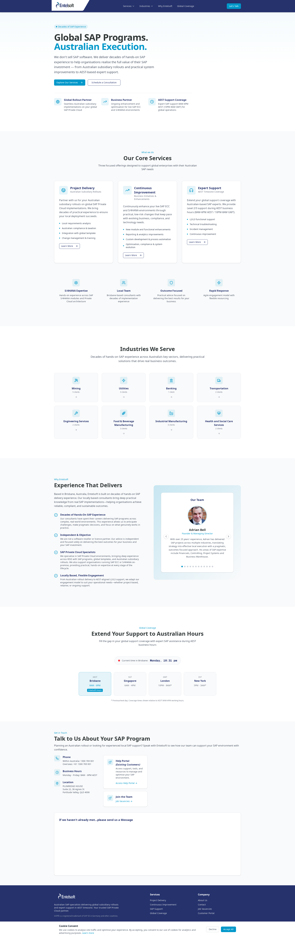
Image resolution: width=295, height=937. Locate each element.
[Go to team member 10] (207, 566)
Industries (145, 6)
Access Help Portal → (126, 783)
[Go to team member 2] (185, 566)
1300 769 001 (87, 761)
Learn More (67, 246)
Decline (212, 929)
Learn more (88, 932)
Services (127, 6)
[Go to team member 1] (182, 566)
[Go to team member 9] (204, 566)
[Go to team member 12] (212, 566)
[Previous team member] (166, 536)
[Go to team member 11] (209, 566)
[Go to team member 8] (201, 566)
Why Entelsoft (165, 6)
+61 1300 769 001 (82, 764)
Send (71, 908)
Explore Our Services (67, 82)
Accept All (228, 929)
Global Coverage (185, 6)
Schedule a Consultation (104, 82)
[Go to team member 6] (196, 566)
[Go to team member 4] (190, 566)
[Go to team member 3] (187, 566)
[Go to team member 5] (193, 566)
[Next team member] (228, 536)
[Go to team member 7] (198, 566)
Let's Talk (233, 6)
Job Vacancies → (124, 801)
